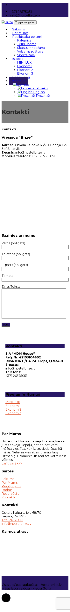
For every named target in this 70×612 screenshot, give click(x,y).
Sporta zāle (26, 55)
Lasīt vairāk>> (12, 463)
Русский (42, 96)
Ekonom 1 (24, 66)
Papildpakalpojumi (27, 37)
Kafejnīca (24, 40)
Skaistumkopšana (31, 48)
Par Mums (10, 482)
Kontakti (8, 497)
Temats (7, 276)
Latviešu (41, 88)
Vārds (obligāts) (13, 243)
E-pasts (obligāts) (15, 265)
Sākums (8, 479)
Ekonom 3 (13, 413)
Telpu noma (26, 44)
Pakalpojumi (11, 486)
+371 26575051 (12, 520)
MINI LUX (24, 62)
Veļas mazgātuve (30, 51)
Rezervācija (10, 493)
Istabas (17, 59)
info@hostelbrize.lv (17, 524)
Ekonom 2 (25, 70)
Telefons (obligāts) (16, 254)
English (38, 92)
